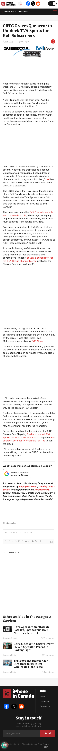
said (47, 179)
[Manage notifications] (6, 744)
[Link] (32, 541)
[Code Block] (29, 541)
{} (36, 541)
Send (48, 733)
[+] (39, 541)
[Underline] (12, 541)
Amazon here (41, 489)
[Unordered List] (22, 541)
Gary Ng (9, 41)
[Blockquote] (25, 541)
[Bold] (5, 541)
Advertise (44, 701)
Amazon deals (9, 12)
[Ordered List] (19, 541)
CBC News (37, 341)
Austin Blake (10, 655)
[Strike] (15, 541)
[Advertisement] (29, 296)
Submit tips (23, 12)
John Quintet (11, 638)
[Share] (53, 41)
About (42, 696)
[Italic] (9, 541)
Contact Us (45, 706)
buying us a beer (28, 486)
